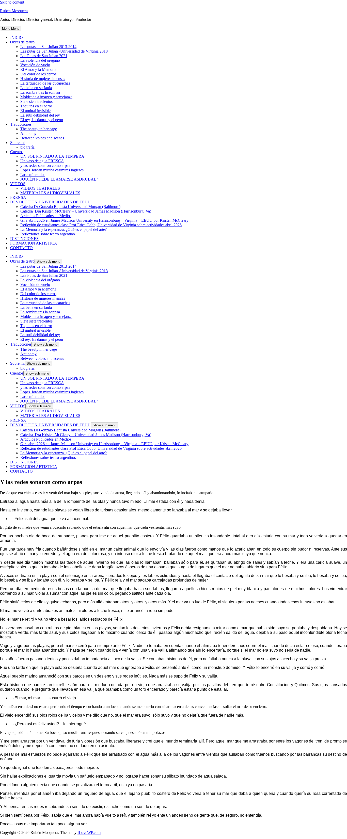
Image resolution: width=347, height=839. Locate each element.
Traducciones (20, 124)
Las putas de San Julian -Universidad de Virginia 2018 (64, 51)
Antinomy (28, 133)
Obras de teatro (22, 42)
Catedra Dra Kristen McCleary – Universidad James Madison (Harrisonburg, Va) (85, 211)
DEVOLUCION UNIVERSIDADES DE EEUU (50, 202)
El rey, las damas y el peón (41, 120)
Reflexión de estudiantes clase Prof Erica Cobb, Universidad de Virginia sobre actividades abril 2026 (101, 225)
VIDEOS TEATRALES (40, 188)
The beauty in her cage (38, 129)
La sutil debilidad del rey (40, 115)
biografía (27, 147)
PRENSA (18, 197)
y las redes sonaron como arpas (45, 165)
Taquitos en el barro (36, 106)
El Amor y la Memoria (38, 69)
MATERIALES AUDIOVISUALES (50, 193)
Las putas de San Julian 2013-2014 (48, 46)
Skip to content (12, 2)
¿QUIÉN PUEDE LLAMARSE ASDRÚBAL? (59, 179)
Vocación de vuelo (35, 65)
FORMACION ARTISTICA (33, 243)
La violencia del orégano (40, 60)
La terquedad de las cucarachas (45, 83)
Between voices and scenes (42, 138)
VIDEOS (17, 184)
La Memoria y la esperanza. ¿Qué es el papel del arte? (63, 229)
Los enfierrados (32, 174)
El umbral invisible (35, 110)
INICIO (16, 37)
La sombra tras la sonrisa (40, 92)
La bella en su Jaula (36, 88)
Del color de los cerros (38, 74)
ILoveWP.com (89, 832)
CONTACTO (21, 248)
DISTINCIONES (24, 238)
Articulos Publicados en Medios (45, 216)
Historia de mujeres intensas (42, 78)
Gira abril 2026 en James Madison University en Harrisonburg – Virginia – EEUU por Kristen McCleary (104, 220)
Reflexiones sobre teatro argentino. (48, 234)
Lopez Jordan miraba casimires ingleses (52, 170)
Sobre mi (17, 142)
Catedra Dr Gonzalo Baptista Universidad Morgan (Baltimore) (70, 206)
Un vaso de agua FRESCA (42, 161)
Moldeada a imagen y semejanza (46, 97)
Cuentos (16, 152)
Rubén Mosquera (14, 11)
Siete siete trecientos (36, 101)
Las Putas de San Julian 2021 (43, 56)
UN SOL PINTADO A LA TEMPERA (52, 156)
